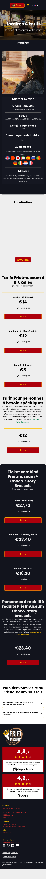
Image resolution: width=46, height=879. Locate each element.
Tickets (23, 316)
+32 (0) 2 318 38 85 (9, 824)
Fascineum (6, 832)
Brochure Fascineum (10, 842)
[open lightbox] (23, 73)
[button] (27, 5)
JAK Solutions (7, 865)
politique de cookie (9, 857)
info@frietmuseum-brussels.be (13, 827)
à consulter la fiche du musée (28, 420)
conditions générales (10, 853)
